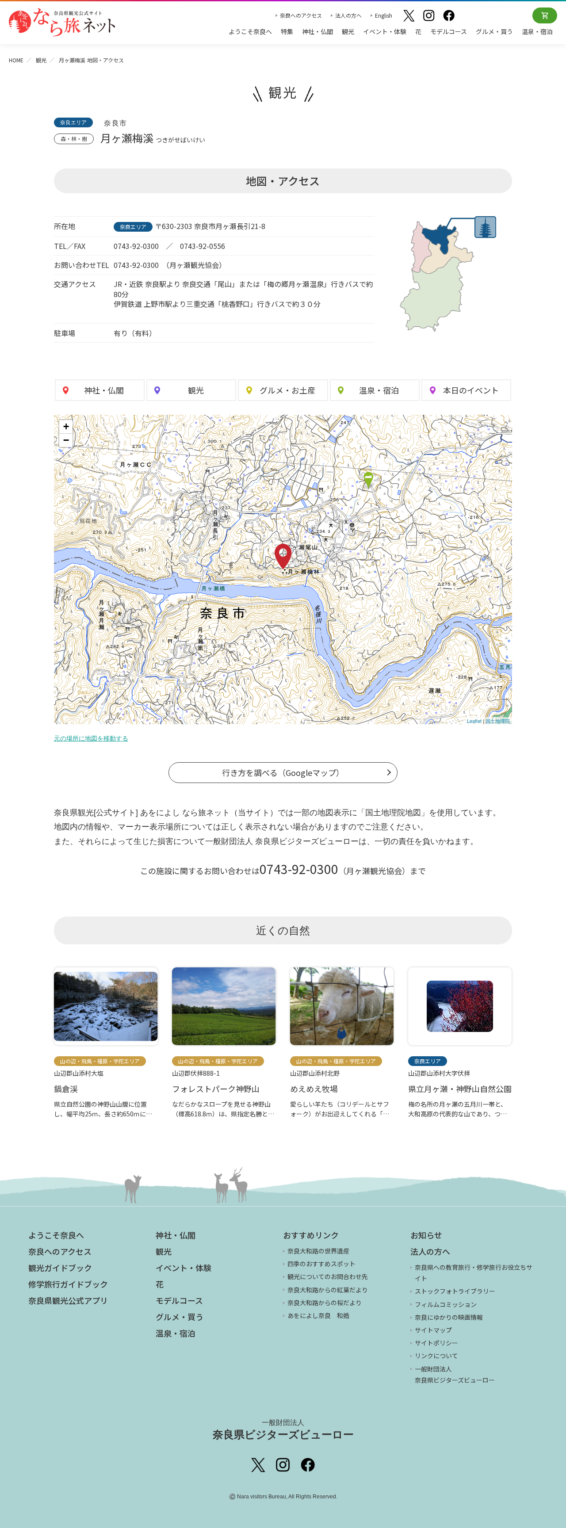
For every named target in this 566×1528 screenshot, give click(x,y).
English (383, 15)
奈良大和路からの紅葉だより (327, 1289)
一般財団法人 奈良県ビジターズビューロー (455, 1374)
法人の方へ (348, 15)
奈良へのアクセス (301, 15)
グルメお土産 (287, 390)
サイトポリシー (436, 1342)
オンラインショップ (544, 15)
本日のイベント (471, 390)
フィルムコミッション (446, 1304)
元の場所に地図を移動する (91, 738)
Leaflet (474, 720)
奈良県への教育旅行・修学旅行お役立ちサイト (473, 1273)
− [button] (66, 440)
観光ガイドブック (60, 1267)
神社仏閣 (104, 390)
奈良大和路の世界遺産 (318, 1250)
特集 (287, 31)
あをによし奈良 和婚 (318, 1315)
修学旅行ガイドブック (68, 1284)
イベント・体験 (384, 31)
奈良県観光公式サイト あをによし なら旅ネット (62, 22)
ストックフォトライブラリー (455, 1291)
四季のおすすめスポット (321, 1263)
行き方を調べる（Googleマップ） (283, 772)
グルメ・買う (494, 31)
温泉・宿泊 (537, 31)
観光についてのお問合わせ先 (327, 1276)
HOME (16, 60)
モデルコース (448, 31)
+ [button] (66, 426)
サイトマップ (433, 1330)
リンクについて (436, 1355)
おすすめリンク (311, 1235)
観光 (348, 31)
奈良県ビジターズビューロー (283, 1429)
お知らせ (426, 1235)
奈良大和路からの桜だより (324, 1302)
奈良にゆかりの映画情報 (449, 1317)
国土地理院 (498, 720)
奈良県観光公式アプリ (68, 1300)
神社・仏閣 (317, 31)
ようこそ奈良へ (250, 31)
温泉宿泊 (379, 390)
